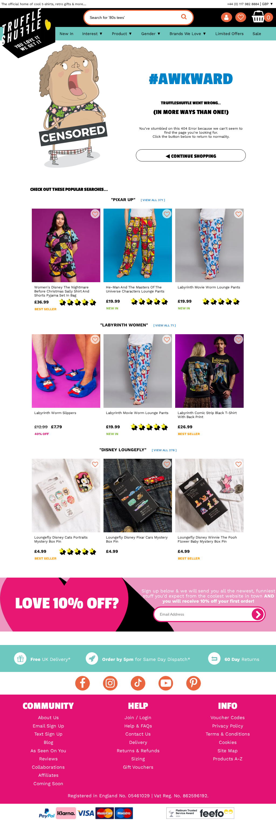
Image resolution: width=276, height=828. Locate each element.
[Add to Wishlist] (95, 213)
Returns (242, 659)
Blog (48, 742)
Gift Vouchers (138, 767)
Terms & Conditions (228, 734)
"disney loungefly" (138, 449)
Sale (257, 33)
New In (66, 33)
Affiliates (48, 775)
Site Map (228, 751)
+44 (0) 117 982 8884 (243, 4)
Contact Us (138, 734)
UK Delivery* (50, 659)
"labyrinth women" (138, 324)
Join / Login (138, 718)
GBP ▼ (267, 4)
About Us (48, 718)
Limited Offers (229, 33)
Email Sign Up (48, 726)
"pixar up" (138, 199)
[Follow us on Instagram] (110, 683)
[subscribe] (258, 614)
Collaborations (48, 767)
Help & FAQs (138, 726)
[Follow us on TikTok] (138, 683)
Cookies (228, 742)
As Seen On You (48, 751)
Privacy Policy (227, 726)
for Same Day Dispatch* (146, 659)
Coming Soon (48, 784)
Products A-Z (228, 759)
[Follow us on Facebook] (82, 683)
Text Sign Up (48, 734)
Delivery (138, 742)
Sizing (138, 759)
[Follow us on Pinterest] (193, 683)
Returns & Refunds (138, 751)
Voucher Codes (228, 718)
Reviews (48, 759)
